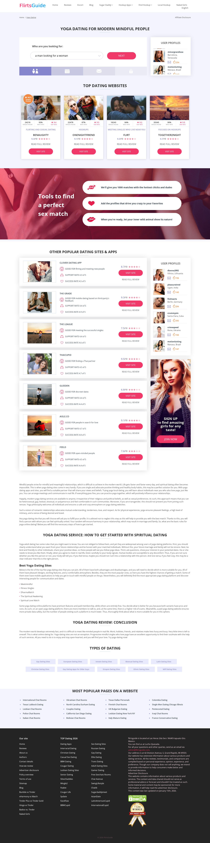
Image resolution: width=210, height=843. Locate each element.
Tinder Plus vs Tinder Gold (31, 801)
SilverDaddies (66, 779)
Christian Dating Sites (40, 669)
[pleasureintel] (159, 289)
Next (121, 55)
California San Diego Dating (79, 713)
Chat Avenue (97, 779)
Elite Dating (96, 757)
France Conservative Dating (165, 718)
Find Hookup (144, 5)
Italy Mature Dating (117, 718)
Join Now (170, 439)
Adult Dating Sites (99, 766)
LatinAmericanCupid (100, 801)
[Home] (32, 5)
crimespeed (173, 327)
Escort (80, 5)
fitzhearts (172, 299)
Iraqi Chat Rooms (160, 713)
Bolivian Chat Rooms (75, 718)
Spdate (63, 796)
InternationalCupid (100, 805)
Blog (91, 5)
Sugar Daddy (105, 5)
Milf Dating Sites (169, 669)
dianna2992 (173, 270)
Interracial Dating (68, 748)
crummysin (173, 313)
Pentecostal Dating (160, 709)
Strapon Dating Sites (111, 669)
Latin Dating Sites (164, 661)
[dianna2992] (159, 275)
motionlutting (175, 66)
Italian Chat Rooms (31, 718)
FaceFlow (64, 801)
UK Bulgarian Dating (118, 709)
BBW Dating (65, 761)
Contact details (26, 761)
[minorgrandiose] (159, 56)
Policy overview (26, 774)
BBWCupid (65, 805)
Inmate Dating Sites (104, 661)
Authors (23, 757)
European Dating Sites (73, 661)
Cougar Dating (67, 766)
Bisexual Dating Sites (134, 661)
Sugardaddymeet (99, 792)
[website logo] (39, 271)
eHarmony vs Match (28, 796)
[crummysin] (159, 317)
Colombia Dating (159, 700)
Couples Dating (73, 709)
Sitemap (23, 783)
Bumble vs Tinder (27, 792)
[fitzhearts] (159, 303)
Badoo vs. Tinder (27, 809)
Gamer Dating (97, 770)
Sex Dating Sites (98, 744)
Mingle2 (64, 783)
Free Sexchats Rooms (101, 774)
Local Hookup (164, 5)
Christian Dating (67, 752)
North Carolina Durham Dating (80, 704)
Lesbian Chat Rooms (32, 709)
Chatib (94, 787)
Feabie (63, 787)
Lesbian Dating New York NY (122, 713)
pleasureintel (173, 284)
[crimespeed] (159, 332)
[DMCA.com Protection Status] (137, 801)
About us (23, 752)
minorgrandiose (175, 52)
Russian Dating (98, 748)
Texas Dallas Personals (119, 700)
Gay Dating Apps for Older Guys (76, 669)
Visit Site (40, 151)
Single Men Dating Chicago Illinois (167, 704)
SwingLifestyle (97, 783)
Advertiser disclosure (29, 770)
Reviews (67, 5)
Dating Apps (66, 744)
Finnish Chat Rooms (118, 704)
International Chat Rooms (35, 700)
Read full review (40, 144)
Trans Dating (97, 761)
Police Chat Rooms (31, 713)
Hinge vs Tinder (26, 805)
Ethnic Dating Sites (141, 669)
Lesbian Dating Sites (69, 770)
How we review (26, 766)
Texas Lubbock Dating (33, 704)
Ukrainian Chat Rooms (76, 700)
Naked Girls (181, 5)
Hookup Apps (125, 5)
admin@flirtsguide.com (138, 750)
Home (55, 5)
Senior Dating (66, 774)
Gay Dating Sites (43, 661)
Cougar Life (65, 792)
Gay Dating (96, 752)
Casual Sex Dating (68, 757)
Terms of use (25, 779)
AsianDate (96, 796)
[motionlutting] (159, 71)
